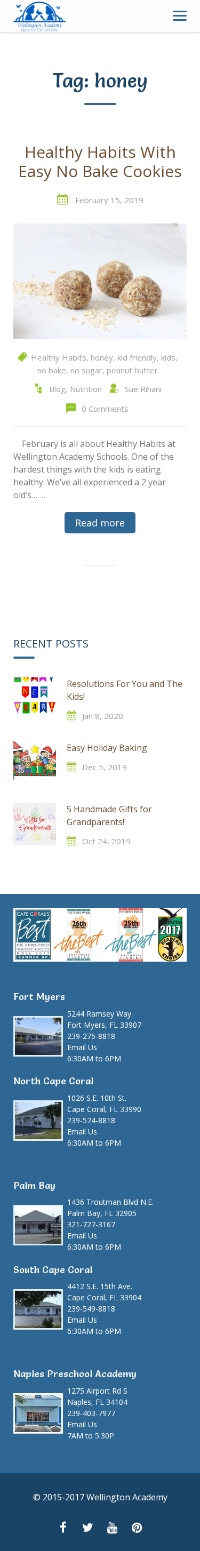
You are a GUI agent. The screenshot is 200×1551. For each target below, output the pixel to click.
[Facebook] (63, 1528)
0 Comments (105, 408)
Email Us (82, 1047)
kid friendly (137, 357)
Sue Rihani (143, 388)
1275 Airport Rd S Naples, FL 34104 (97, 1396)
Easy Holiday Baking (107, 748)
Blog (57, 388)
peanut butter (132, 370)
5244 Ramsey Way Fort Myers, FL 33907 (104, 1019)
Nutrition (86, 388)
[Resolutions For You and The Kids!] (34, 698)
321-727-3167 (91, 1224)
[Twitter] (88, 1528)
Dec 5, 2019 (104, 767)
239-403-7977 (91, 1413)
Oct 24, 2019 (106, 841)
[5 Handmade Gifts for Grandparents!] (34, 824)
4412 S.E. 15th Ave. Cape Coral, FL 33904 (104, 1291)
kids (168, 357)
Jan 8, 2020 (102, 715)
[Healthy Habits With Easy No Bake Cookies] (100, 280)
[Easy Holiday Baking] (34, 762)
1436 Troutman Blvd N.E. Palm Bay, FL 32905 (110, 1207)
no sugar (86, 370)
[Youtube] (112, 1528)
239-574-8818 (91, 1120)
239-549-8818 (91, 1309)
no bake (51, 370)
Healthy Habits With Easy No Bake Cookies (100, 162)
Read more (100, 522)
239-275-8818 (91, 1036)
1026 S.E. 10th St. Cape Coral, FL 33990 (104, 1103)
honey (102, 357)
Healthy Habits (58, 357)
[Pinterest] (137, 1528)
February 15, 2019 (109, 200)
